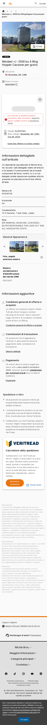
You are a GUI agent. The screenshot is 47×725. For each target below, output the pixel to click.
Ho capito (24, 720)
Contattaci (35, 635)
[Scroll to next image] (42, 246)
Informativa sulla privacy (15, 681)
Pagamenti (10, 380)
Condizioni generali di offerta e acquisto (24, 325)
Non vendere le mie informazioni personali (23, 683)
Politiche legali (33, 681)
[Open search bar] (35, 3)
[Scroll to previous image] (4, 246)
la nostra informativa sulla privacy (26, 712)
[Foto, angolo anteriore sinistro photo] (41, 257)
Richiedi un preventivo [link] (15, 482)
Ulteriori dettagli (13, 351)
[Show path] (11, 11)
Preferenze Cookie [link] (23, 685)
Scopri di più (35, 485)
